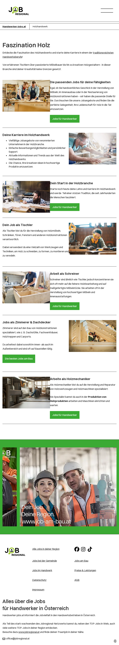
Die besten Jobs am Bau (19, 358)
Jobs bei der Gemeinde (44, 560)
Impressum (38, 589)
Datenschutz (39, 580)
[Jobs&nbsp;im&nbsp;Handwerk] (15, 551)
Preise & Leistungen (85, 570)
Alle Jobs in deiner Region (46, 548)
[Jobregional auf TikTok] (90, 549)
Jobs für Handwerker (64, 118)
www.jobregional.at (29, 632)
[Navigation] (108, 9)
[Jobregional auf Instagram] (83, 549)
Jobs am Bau (81, 560)
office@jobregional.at (18, 638)
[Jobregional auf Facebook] (77, 549)
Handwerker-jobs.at (14, 26)
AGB (76, 580)
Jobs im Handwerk (42, 570)
